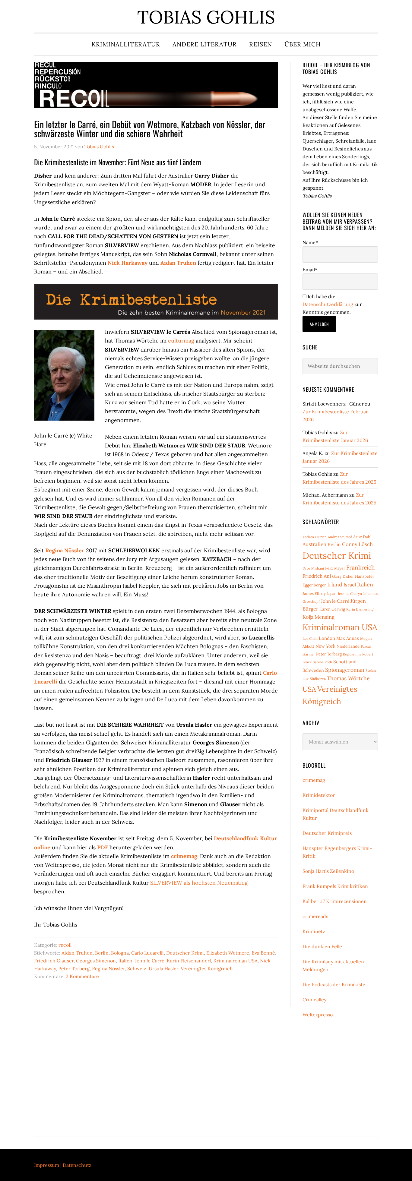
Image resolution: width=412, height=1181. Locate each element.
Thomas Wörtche (348, 678)
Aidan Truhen (178, 262)
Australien (314, 544)
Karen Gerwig (332, 609)
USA (309, 689)
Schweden (313, 670)
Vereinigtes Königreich (207, 968)
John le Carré (149, 961)
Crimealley (314, 999)
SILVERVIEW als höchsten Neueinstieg (199, 882)
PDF (102, 847)
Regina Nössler (64, 550)
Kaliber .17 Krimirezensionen (335, 901)
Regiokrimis (352, 654)
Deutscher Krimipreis (327, 833)
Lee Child (310, 638)
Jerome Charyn (350, 593)
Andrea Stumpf (340, 537)
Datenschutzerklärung (328, 304)
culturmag (181, 340)
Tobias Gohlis (206, 16)
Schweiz (136, 968)
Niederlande (348, 646)
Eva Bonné (263, 953)
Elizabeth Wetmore (227, 953)
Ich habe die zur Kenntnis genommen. (332, 304)
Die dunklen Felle (322, 946)
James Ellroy (314, 593)
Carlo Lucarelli (147, 953)
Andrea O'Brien (315, 537)
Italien (125, 961)
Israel (350, 585)
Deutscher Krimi (185, 953)
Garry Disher (343, 576)
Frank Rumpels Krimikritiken (335, 886)
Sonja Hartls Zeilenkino (328, 871)
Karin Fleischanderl (189, 961)
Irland (334, 584)
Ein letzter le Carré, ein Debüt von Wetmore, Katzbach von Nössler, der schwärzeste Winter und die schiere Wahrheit (149, 128)
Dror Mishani (313, 568)
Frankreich (360, 567)
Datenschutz (77, 1165)
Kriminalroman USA (235, 961)
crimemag (184, 856)
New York (325, 646)
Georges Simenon (96, 961)
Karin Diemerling (359, 609)
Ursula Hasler (163, 968)
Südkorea (318, 679)
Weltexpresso (318, 1015)
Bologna (120, 953)
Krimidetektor (319, 795)
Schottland (345, 662)
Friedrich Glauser (54, 961)
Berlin (102, 953)
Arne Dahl (362, 536)
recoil (65, 945)
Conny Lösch (357, 544)
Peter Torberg (74, 968)
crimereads (315, 916)
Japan (332, 593)
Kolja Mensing (318, 617)
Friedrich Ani (317, 576)
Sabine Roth (322, 662)
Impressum (46, 1165)
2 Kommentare (82, 976)
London (327, 638)
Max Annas (347, 638)
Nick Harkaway (127, 262)
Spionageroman (344, 669)
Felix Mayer (335, 568)
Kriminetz (314, 931)
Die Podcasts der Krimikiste (334, 984)
